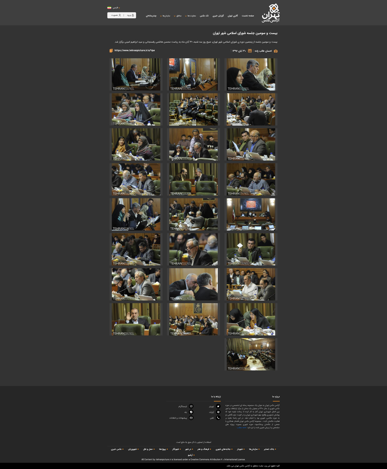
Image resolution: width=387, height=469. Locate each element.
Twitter (211, 406)
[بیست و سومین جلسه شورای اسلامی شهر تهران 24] (136, 319)
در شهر (188, 449)
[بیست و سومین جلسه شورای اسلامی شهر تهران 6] (136, 109)
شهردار (240, 449)
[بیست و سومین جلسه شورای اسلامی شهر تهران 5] (193, 109)
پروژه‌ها (162, 449)
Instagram (183, 406)
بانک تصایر (269, 449)
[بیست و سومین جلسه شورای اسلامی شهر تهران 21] (136, 284)
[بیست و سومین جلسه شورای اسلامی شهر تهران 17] (193, 249)
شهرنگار (175, 449)
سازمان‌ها (253, 449)
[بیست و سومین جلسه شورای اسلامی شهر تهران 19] (250, 284)
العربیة (132, 10)
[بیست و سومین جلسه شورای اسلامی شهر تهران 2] (193, 74)
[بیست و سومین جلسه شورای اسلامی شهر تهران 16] (250, 249)
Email (178, 418)
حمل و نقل (148, 449)
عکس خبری (116, 449)
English (125, 10)
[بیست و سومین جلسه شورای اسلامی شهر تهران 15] (136, 214)
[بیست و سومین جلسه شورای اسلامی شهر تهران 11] (193, 179)
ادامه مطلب (241, 427)
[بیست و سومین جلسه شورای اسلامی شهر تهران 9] (136, 144)
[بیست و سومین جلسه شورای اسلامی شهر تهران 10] (250, 179)
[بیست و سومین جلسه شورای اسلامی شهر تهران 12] (136, 179)
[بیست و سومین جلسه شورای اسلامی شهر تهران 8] (193, 144)
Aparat (211, 412)
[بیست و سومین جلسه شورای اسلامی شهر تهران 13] (250, 214)
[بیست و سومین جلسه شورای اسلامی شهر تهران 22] (250, 319)
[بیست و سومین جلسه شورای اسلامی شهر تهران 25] (250, 354)
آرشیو (190, 455)
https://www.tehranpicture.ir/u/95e (135, 50)
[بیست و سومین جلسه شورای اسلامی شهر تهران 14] (193, 214)
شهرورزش (132, 449)
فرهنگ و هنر (203, 449)
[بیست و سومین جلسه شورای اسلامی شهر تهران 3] (136, 74)
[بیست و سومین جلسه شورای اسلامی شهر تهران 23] (193, 319)
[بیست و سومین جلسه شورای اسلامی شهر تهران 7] (250, 144)
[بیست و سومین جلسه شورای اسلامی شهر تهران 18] (136, 249)
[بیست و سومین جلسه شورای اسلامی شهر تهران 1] (250, 74)
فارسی (115, 7)
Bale (185, 412)
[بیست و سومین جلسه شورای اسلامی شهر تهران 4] (250, 109)
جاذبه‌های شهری (223, 449)
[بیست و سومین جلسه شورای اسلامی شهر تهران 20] (193, 284)
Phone (212, 418)
